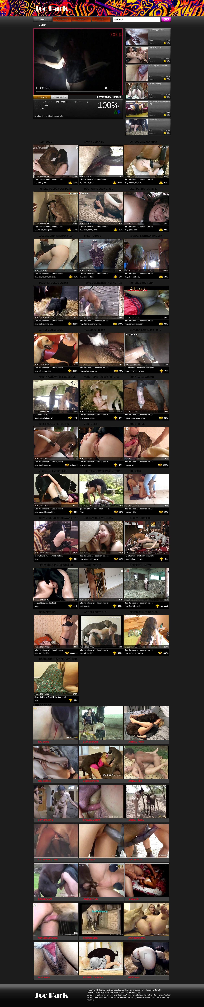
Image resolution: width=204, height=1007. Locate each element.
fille (45, 512)
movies (86, 606)
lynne (138, 371)
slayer (137, 653)
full (52, 418)
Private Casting (155, 84)
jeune (41, 512)
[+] (115, 112)
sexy (40, 653)
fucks (47, 324)
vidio (134, 512)
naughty (45, 277)
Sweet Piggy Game (156, 30)
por (130, 512)
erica (86, 559)
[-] (119, 112)
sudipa (132, 559)
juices (98, 324)
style (95, 230)
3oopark (51, 8)
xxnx (42, 109)
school (131, 183)
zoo (137, 324)
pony (142, 418)
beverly (132, 371)
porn (50, 230)
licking (86, 324)
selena (47, 371)
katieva (47, 418)
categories (62, 19)
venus (91, 559)
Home (43, 19)
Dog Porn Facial (155, 48)
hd (89, 277)
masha (41, 418)
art (40, 371)
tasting (92, 324)
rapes (138, 418)
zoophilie (50, 512)
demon (131, 653)
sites (135, 230)
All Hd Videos (154, 120)
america (52, 277)
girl (136, 183)
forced (40, 230)
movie (138, 606)
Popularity (81, 19)
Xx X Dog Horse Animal (158, 66)
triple (92, 653)
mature (41, 324)
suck (45, 230)
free (85, 277)
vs (88, 183)
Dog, (46, 105)
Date (101, 19)
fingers (44, 465)
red (39, 183)
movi (45, 653)
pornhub (132, 324)
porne (131, 465)
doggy (90, 230)
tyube (44, 183)
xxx (139, 183)
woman (132, 418)
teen (131, 277)
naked (86, 371)
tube (92, 277)
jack (85, 183)
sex (138, 277)
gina (92, 183)
